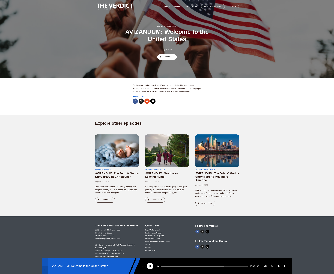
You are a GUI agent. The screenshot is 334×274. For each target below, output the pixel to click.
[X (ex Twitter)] (202, 231)
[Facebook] (197, 231)
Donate (232, 6)
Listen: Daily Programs (154, 236)
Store (147, 244)
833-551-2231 (109, 236)
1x (272, 266)
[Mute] (265, 266)
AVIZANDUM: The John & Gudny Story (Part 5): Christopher (117, 175)
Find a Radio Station (153, 233)
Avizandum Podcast (167, 26)
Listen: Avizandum (152, 239)
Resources (191, 6)
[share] (285, 266)
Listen (177, 6)
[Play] (150, 266)
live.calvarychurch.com (114, 254)
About (167, 6)
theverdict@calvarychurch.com (108, 239)
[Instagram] (207, 231)
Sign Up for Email (213, 6)
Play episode (168, 57)
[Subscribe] (278, 266)
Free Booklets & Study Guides (157, 242)
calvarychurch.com (110, 256)
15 (143, 266)
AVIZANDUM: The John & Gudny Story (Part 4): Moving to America (217, 177)
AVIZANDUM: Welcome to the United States (80, 266)
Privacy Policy (151, 250)
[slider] (204, 266)
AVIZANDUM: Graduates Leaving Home (161, 175)
